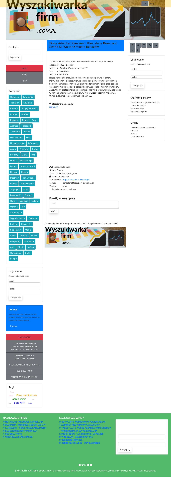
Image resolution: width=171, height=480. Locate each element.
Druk (25, 189)
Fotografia (28, 97)
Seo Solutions (25, 371)
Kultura (24, 172)
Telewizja (33, 218)
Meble (21, 247)
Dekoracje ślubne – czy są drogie (80, 443)
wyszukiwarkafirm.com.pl (31, 3)
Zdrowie (23, 235)
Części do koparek (71, 440)
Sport (34, 120)
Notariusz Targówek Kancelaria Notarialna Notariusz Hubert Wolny (24, 346)
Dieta (27, 253)
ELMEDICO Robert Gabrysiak (24, 364)
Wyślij (53, 211)
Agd (12, 247)
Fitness (13, 183)
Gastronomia (16, 137)
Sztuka (35, 201)
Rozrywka (29, 241)
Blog (152, 3)
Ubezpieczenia (17, 143)
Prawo (35, 149)
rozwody (53, 107)
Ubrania (14, 206)
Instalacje (23, 201)
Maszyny (14, 178)
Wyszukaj (14, 57)
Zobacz (13, 326)
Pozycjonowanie (29, 108)
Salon (13, 235)
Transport (15, 102)
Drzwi (25, 154)
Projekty (14, 154)
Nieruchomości (28, 166)
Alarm (13, 149)
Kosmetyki (26, 224)
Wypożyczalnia (17, 218)
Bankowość (15, 195)
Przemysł (24, 149)
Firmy (25, 80)
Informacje (33, 143)
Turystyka (15, 189)
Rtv (23, 206)
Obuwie (28, 195)
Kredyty (14, 108)
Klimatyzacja (29, 178)
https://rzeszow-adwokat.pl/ (76, 179)
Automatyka (16, 212)
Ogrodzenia (15, 253)
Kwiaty (31, 247)
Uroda (13, 160)
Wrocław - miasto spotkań (77, 437)
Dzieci (25, 120)
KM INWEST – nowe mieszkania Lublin (24, 357)
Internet (14, 114)
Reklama (14, 120)
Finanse (13, 172)
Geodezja (14, 97)
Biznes (27, 131)
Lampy (13, 258)
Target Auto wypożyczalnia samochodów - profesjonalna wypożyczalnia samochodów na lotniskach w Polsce (85, 431)
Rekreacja (26, 126)
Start (145, 3)
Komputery (15, 241)
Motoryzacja (26, 160)
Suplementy (15, 230)
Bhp (33, 154)
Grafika (24, 114)
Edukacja (27, 102)
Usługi (28, 230)
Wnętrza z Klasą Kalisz (24, 377)
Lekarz (13, 166)
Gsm (28, 137)
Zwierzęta (15, 131)
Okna (12, 201)
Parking (13, 224)
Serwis (34, 235)
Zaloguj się (15, 297)
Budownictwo (27, 183)
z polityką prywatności (137, 471)
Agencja (14, 126)
